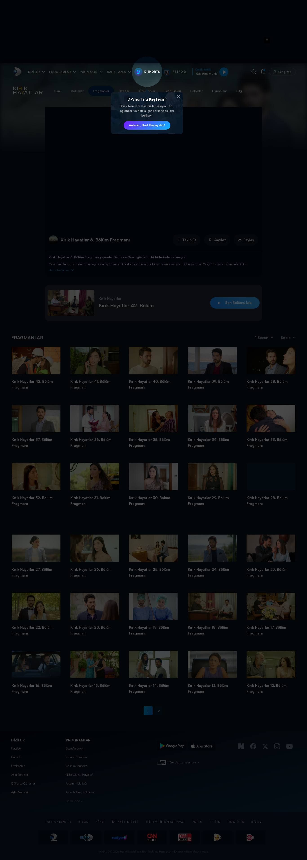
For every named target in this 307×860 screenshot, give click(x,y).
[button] (178, 96)
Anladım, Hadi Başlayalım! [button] (147, 125)
